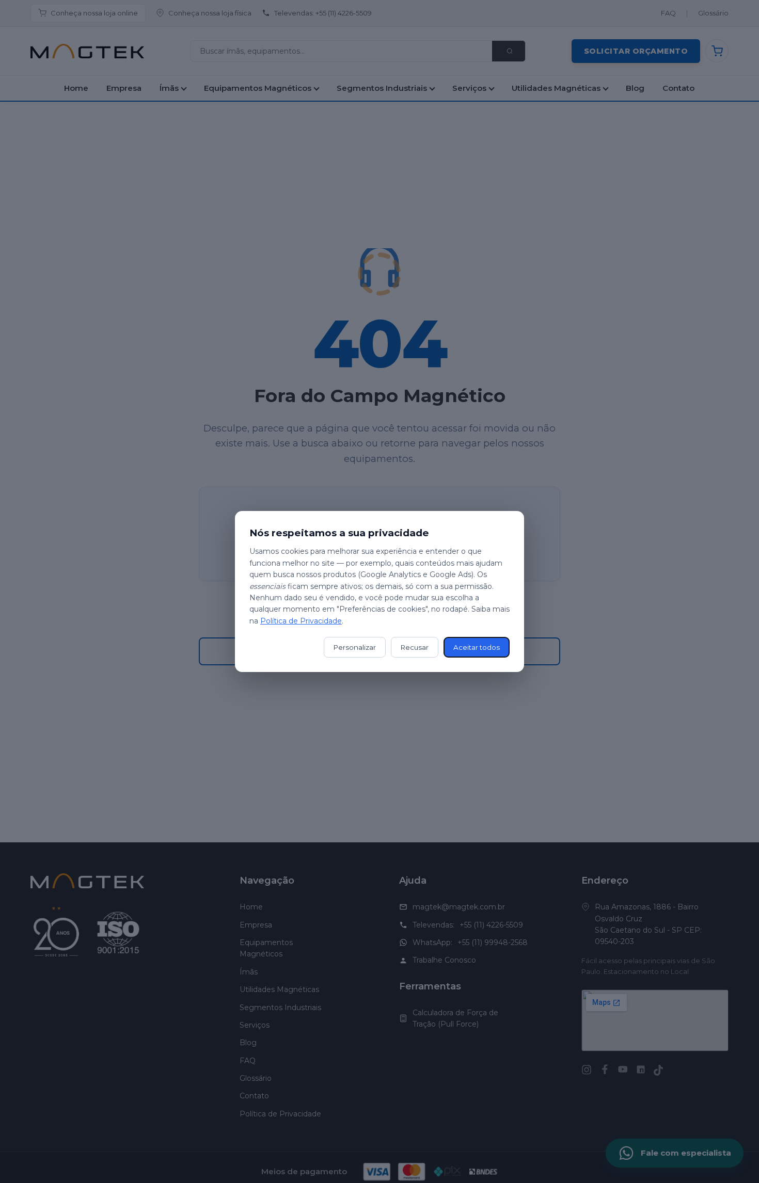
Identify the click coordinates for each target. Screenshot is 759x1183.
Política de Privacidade (301, 621)
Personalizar (355, 647)
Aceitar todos (476, 647)
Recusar (415, 647)
